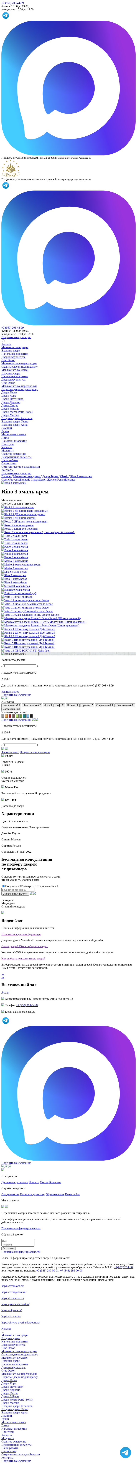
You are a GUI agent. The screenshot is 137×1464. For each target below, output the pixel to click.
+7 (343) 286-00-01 (47, 1270)
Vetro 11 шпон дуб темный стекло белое (28, 611)
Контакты (7, 469)
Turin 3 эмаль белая (15, 543)
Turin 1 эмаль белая (15, 539)
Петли (5, 437)
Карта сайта (72, 1194)
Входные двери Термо (14, 421)
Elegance (70, 479)
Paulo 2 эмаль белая (16, 557)
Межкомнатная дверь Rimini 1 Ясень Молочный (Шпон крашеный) (45, 621)
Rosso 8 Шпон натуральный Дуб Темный (29, 646)
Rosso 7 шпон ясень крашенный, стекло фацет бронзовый (39, 532)
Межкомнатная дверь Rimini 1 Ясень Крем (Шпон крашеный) (41, 625)
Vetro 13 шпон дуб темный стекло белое (28, 603)
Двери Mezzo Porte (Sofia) (16, 411)
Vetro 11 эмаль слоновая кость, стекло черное (31, 614)
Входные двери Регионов (16, 418)
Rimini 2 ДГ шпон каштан (19, 517)
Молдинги (7, 450)
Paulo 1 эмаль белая (16, 546)
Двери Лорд (8, 395)
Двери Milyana (10, 408)
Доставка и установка (14, 1182)
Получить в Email (47, 886)
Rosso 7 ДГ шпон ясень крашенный (25, 521)
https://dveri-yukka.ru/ (13, 1292)
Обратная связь (55, 1194)
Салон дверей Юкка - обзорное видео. (24, 946)
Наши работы (9, 460)
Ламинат (6, 427)
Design (24, 479)
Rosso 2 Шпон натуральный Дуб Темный (29, 639)
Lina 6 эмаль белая (15, 571)
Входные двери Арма (14, 424)
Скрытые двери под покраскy (19, 366)
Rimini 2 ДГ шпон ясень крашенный (26, 510)
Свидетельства (10, 1194)
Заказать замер (10, 691)
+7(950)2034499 (123, 1267)
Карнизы (6, 447)
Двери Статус (9, 405)
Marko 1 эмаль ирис (16, 560)
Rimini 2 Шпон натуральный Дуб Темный (29, 632)
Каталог (6, 344)
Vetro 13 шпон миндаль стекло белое (26, 600)
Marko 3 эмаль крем (16, 568)
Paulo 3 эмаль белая (16, 550)
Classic (5, 479)
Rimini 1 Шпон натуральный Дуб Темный (29, 629)
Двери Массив (10, 415)
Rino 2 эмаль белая (15, 582)
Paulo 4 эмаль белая (16, 553)
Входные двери (10, 350)
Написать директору (32, 1194)
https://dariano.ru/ (11, 1316)
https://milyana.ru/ (11, 1310)
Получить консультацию (16, 473)
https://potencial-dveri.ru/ (15, 1304)
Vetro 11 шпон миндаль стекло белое (26, 607)
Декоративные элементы (16, 456)
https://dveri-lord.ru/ (12, 1285)
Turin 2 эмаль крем (15, 535)
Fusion (61, 479)
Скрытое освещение (13, 453)
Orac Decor (8, 360)
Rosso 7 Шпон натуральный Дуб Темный (29, 643)
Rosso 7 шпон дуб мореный (21, 528)
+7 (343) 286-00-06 (71, 1270)
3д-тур (5, 992)
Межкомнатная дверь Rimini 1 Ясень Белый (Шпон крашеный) (42, 618)
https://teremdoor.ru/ (12, 1298)
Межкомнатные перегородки (19, 363)
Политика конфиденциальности (20, 1228)
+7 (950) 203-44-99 (12, 2)
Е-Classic (33, 479)
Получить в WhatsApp (18, 886)
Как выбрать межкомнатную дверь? (23, 958)
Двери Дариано (10, 402)
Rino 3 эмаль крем (15, 575)
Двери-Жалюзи (48, 479)
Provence (14, 479)
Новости (34, 1182)
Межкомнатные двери (14, 347)
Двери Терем (9, 392)
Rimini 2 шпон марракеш (19, 507)
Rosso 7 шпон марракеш (19, 525)
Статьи (44, 1182)
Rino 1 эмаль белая (15, 578)
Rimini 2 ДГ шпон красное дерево (24, 514)
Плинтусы (7, 444)
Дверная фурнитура (13, 356)
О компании (8, 463)
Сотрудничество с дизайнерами (20, 466)
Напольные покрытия (14, 353)
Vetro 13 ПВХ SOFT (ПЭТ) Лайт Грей (27, 650)
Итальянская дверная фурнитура (21, 934)
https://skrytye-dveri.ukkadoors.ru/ (20, 1322)
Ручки (5, 431)
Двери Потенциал (12, 398)
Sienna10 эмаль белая (17, 586)
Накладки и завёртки (14, 440)
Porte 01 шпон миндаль (18, 596)
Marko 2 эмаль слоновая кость (22, 564)
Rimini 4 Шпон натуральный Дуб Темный (29, 636)
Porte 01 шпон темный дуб (20, 593)
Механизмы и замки (13, 434)
